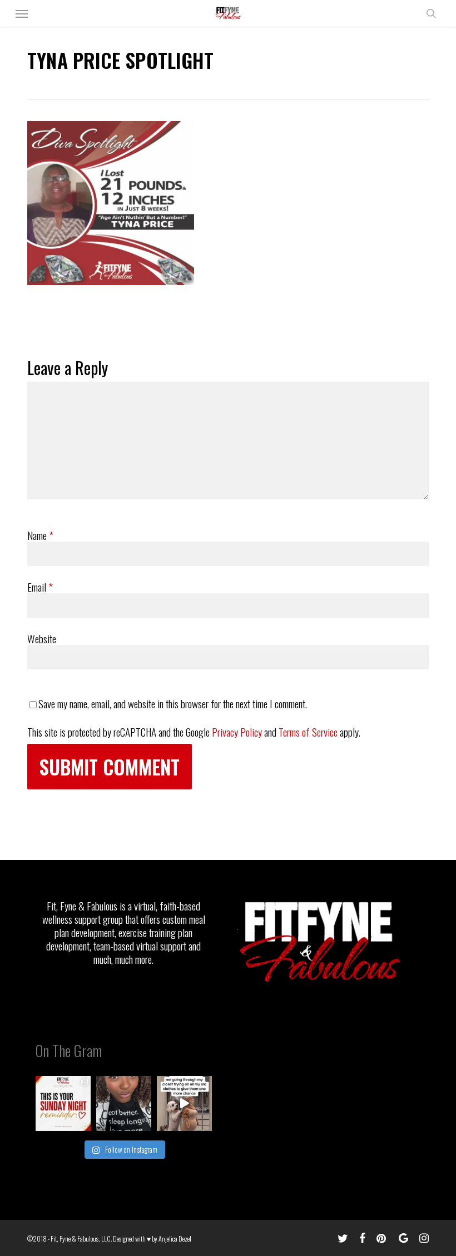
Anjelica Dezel (174, 1238)
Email (40, 586)
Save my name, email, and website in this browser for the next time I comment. (172, 703)
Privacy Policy (237, 731)
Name (40, 535)
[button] (22, 13)
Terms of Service (308, 731)
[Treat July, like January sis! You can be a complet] (184, 1103)
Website (41, 638)
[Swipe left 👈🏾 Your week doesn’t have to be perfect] (63, 1103)
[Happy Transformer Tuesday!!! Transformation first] (123, 1103)
